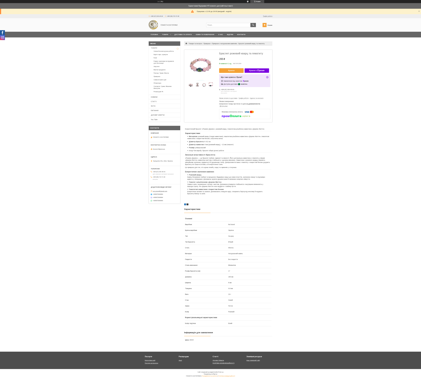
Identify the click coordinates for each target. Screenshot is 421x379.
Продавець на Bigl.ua (210, 374)
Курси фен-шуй (150, 360)
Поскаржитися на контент (209, 376)
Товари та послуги (195, 43)
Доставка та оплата (183, 34)
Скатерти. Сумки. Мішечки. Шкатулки (163, 87)
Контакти (241, 34)
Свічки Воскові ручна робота (164, 51)
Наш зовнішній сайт (253, 360)
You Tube (154, 119)
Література (157, 83)
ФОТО (153, 106)
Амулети (156, 66)
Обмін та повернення (205, 34)
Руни (155, 58)
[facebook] (185, 205)
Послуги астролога (151, 363)
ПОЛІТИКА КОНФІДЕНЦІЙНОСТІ (223, 363)
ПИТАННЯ (154, 110)
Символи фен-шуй (160, 80)
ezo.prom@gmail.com (160, 191)
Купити (231, 70)
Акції (180, 360)
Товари (165, 34)
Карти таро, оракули (161, 54)
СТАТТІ (154, 101)
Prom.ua (220, 372)
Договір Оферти (218, 360)
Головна (154, 34)
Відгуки (230, 34)
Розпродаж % (158, 91)
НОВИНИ (154, 97)
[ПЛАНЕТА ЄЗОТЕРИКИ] (153, 29)
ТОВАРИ (154, 48)
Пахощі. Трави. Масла (161, 73)
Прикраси (206, 43)
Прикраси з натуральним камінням (224, 43)
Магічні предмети (159, 70)
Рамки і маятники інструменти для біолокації (164, 62)
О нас (220, 34)
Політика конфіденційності (226, 376)
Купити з (253, 70)
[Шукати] (253, 25)
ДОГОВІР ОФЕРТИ (157, 115)
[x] (187, 205)
